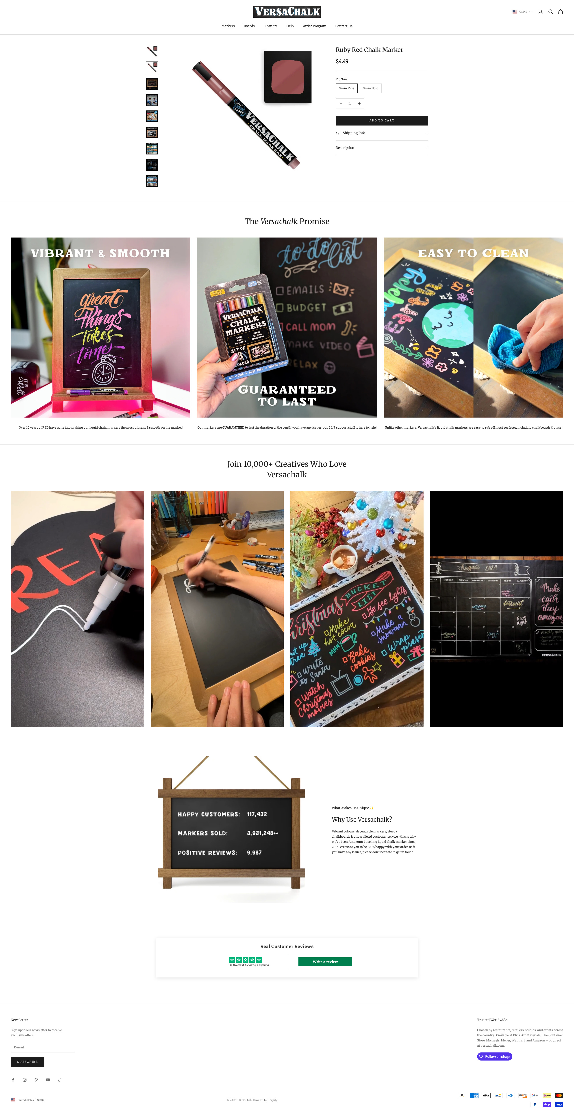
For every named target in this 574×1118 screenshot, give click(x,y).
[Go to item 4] (152, 100)
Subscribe (27, 1062)
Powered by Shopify (265, 1100)
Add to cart (382, 121)
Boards (249, 26)
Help (290, 26)
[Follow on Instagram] (24, 1080)
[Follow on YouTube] (48, 1080)
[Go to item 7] (152, 148)
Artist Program (314, 26)
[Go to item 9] (152, 181)
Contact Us (343, 26)
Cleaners (270, 26)
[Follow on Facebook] (13, 1080)
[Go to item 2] (152, 68)
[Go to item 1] (152, 51)
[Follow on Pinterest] (36, 1080)
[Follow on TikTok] (59, 1080)
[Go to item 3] (152, 84)
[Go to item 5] (152, 116)
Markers (228, 26)
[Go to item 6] (152, 132)
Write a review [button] (325, 961)
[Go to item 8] (152, 164)
